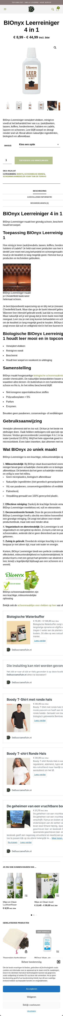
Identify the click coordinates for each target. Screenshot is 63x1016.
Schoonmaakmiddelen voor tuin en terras (24, 177)
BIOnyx (20, 174)
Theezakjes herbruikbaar (14, 958)
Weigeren (31, 997)
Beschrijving (39, 191)
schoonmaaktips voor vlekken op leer (37, 605)
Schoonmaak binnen (34, 174)
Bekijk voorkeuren (31, 1005)
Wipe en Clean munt (43, 902)
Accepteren (31, 989)
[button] (58, 961)
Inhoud (7, 146)
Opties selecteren (26, 895)
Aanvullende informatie (39, 197)
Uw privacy (31, 1011)
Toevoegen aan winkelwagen (33, 161)
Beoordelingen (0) (39, 203)
